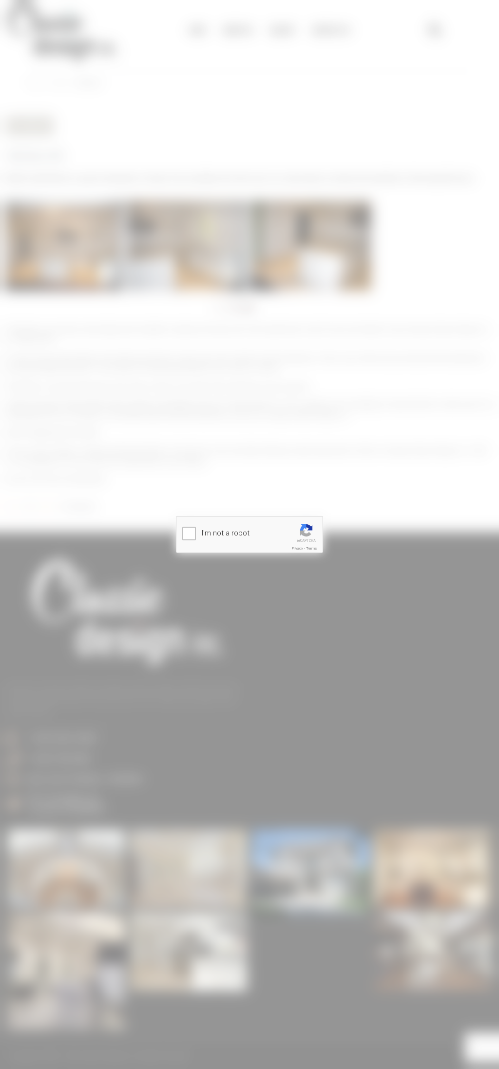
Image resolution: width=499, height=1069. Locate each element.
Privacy (297, 548)
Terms (311, 548)
